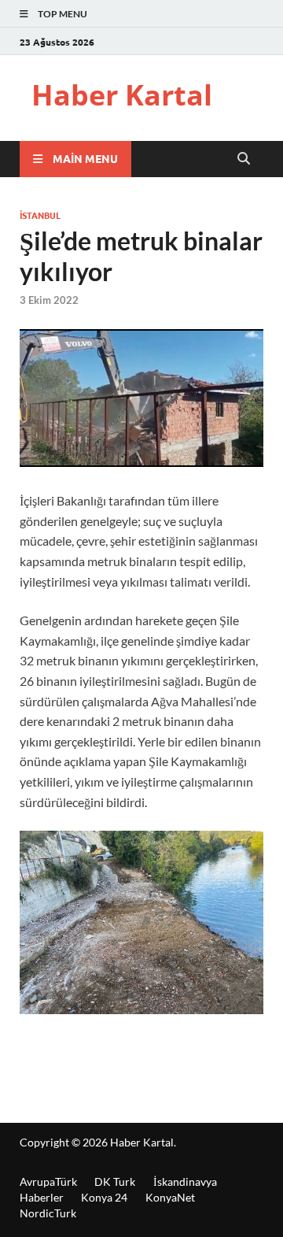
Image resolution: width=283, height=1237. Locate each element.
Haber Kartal (121, 95)
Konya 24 (104, 1197)
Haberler (42, 1197)
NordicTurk (48, 1213)
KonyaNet (170, 1197)
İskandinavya (185, 1181)
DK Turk (114, 1181)
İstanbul (40, 215)
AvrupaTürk (48, 1181)
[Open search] (243, 159)
